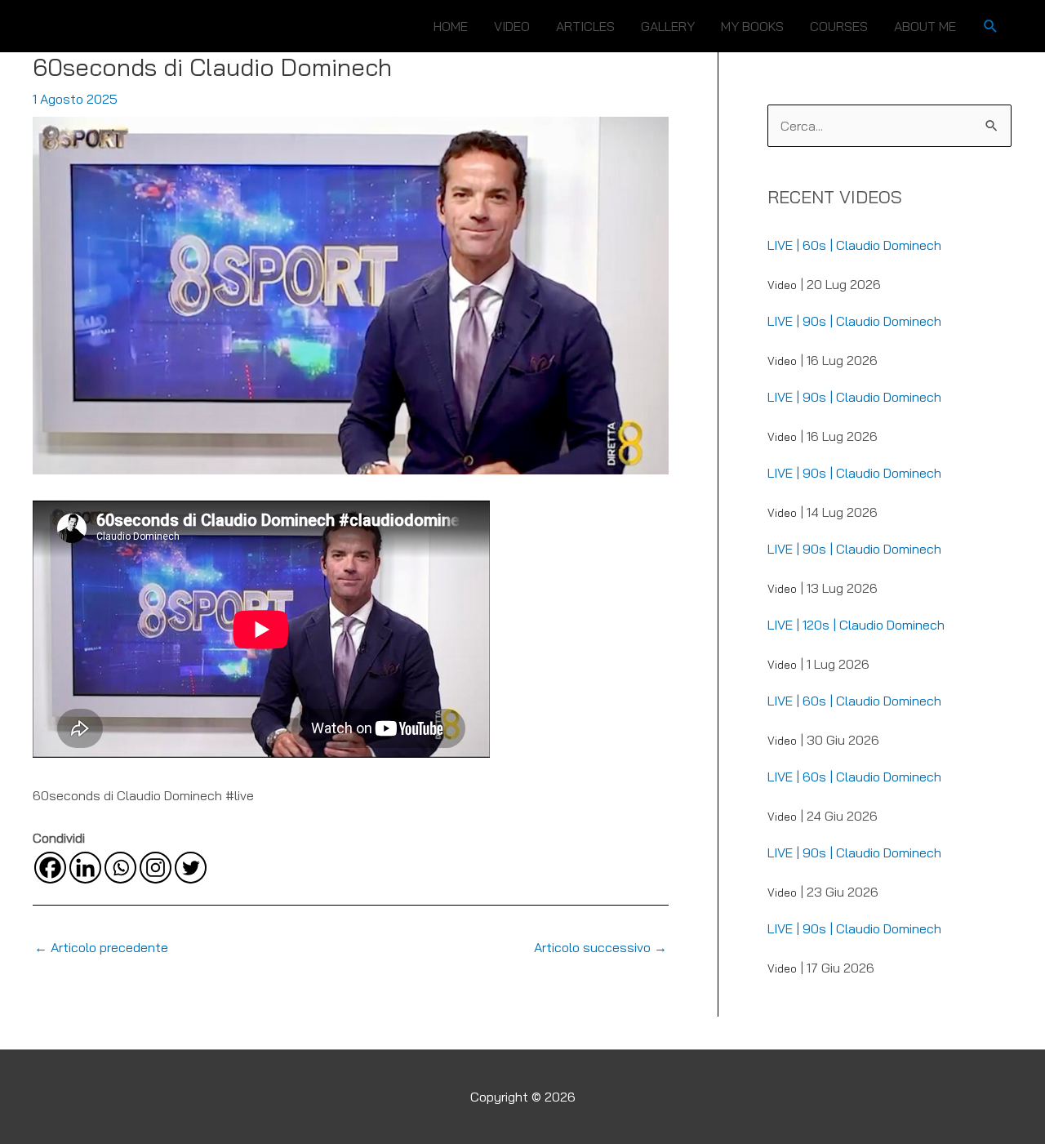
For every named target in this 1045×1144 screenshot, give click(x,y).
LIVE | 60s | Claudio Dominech (854, 245)
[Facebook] (50, 868)
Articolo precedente (101, 947)
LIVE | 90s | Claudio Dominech (854, 321)
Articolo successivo (600, 947)
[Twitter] (191, 868)
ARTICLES (585, 26)
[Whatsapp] (120, 868)
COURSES (839, 26)
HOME (451, 26)
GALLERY (668, 26)
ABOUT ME (925, 26)
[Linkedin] (85, 868)
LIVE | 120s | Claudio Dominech (856, 625)
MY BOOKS (752, 26)
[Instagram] (155, 868)
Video (782, 285)
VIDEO (512, 26)
